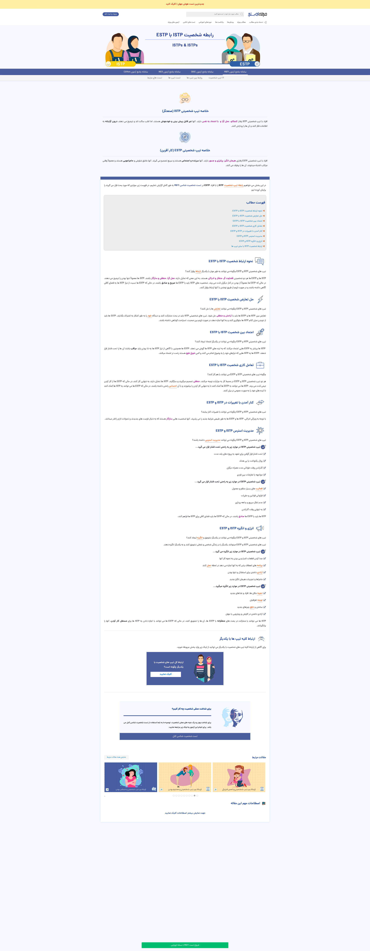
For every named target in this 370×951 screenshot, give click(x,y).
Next (268, 777)
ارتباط (198, 271)
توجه (259, 600)
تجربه (259, 593)
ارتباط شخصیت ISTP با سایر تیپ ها (246, 246)
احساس (173, 386)
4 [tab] (189, 795)
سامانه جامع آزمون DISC (202, 72)
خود (150, 316)
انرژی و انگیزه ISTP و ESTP (250, 241)
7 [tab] (181, 795)
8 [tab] (179, 795)
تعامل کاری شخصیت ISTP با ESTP (247, 226)
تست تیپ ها (174, 78)
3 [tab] (192, 795)
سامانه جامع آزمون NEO (170, 72)
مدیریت (216, 440)
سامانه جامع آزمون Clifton (136, 72)
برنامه (259, 565)
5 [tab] (187, 795)
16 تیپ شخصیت (216, 78)
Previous (101, 777)
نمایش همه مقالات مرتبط (116, 757)
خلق (252, 607)
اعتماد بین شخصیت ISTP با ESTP (247, 221)
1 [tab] (197, 795)
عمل (209, 565)
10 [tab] (174, 795)
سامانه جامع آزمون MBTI (235, 72)
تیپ (235, 185)
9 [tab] (176, 795)
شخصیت (228, 185)
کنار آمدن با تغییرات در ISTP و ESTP (246, 231)
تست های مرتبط (154, 78)
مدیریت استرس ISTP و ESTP (249, 236)
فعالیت (259, 489)
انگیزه (200, 538)
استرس (208, 440)
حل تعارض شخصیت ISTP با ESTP (247, 216)
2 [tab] (194, 795)
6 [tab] (184, 795)
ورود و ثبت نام (111, 14)
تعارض (217, 309)
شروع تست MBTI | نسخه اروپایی (185, 945)
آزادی (259, 572)
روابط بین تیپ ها (194, 78)
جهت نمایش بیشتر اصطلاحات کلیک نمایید (185, 813)
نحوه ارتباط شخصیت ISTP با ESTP (247, 211)
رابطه (240, 185)
